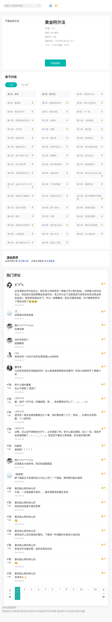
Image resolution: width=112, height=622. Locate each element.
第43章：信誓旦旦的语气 (18, 225)
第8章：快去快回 (49, 112)
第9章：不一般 (83, 112)
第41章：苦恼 (48, 216)
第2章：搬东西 (48, 94)
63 (95, 589)
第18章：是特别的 (85, 138)
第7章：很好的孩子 (16, 112)
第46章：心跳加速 (15, 234)
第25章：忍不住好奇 (16, 164)
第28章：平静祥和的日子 (18, 173)
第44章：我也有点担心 (52, 225)
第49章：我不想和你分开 (18, 243)
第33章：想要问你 (85, 184)
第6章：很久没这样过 (86, 103)
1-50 (11, 85)
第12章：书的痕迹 (85, 120)
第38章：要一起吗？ (51, 208)
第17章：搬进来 (49, 138)
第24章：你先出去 (85, 156)
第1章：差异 (13, 94)
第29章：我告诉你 (50, 173)
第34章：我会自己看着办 (18, 196)
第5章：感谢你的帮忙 (52, 103)
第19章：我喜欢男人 (16, 147)
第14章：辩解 (48, 129)
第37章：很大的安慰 (16, 208)
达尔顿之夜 (23, 261)
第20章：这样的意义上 (52, 147)
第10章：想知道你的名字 (18, 120)
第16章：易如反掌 (15, 138)
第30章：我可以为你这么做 (89, 173)
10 (81, 589)
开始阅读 (55, 63)
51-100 (25, 85)
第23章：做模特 (49, 156)
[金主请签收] (37, 261)
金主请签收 (49, 261)
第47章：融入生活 (50, 234)
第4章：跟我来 (14, 103)
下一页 (103, 593)
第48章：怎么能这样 (86, 234)
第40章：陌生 (13, 216)
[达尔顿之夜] (11, 261)
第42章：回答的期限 (86, 216)
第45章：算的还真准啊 (87, 225)
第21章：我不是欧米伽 (87, 147)
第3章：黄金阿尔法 (85, 94)
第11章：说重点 (49, 120)
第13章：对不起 (14, 129)
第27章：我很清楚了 (86, 164)
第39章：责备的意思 (86, 208)
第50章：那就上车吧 (51, 243)
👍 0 (103, 283)
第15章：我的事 (84, 129)
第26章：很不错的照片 (52, 164)
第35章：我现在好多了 (52, 196)
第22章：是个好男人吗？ (18, 156)
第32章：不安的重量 (51, 184)
